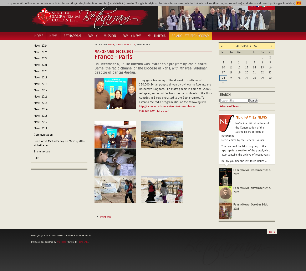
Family (92, 36)
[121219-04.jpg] (115, 162)
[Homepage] (90, 16)
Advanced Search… (231, 106)
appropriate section (234, 150)
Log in (272, 231)
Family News (131, 36)
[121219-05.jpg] (115, 189)
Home (38, 36)
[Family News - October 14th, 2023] (225, 211)
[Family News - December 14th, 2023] (225, 176)
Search (225, 94)
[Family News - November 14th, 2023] (225, 194)
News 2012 (129, 44)
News (53, 36)
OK (298, 3)
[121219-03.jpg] (162, 134)
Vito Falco (61, 241)
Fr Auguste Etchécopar (190, 36)
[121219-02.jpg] (115, 134)
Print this (105, 217)
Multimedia (156, 36)
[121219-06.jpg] (162, 189)
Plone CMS (83, 241)
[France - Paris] (115, 93)
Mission (110, 36)
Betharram (72, 36)
